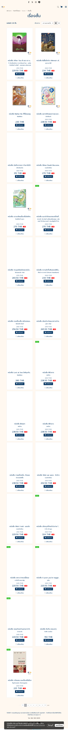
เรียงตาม (38, 23)
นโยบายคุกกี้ (12, 727)
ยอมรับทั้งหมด (59, 725)
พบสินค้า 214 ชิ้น (11, 23)
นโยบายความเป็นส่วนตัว (39, 725)
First (20, 705)
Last (48, 705)
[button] (57, 7)
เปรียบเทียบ (20, 78)
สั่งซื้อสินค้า (20, 74)
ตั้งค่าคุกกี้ (50, 725)
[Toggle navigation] (66, 7)
